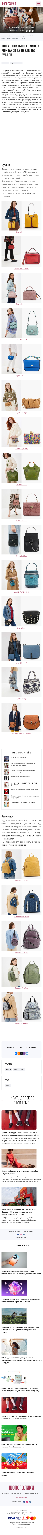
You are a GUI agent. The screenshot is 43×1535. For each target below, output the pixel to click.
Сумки (8, 1085)
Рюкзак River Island (21, 916)
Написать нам (22, 1497)
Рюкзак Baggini (21, 1024)
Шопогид (11, 36)
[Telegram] (27, 1053)
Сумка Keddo (21, 375)
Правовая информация (31, 1493)
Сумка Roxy (21, 628)
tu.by (26, 1527)
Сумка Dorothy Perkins (21, 734)
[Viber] (24, 1053)
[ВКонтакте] (16, 1053)
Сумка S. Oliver (22, 556)
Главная (4, 36)
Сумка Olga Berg (21, 448)
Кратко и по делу (21, 36)
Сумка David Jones (21, 268)
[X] (21, 1053)
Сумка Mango (21, 413)
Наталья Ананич (30, 27)
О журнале (5, 1493)
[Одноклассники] (19, 1053)
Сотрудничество (16, 1493)
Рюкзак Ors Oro (21, 880)
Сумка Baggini (21, 232)
